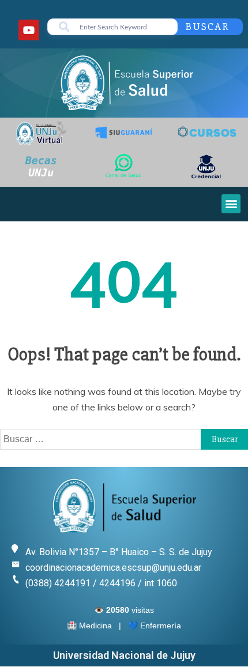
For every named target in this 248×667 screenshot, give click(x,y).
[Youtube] (28, 30)
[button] (231, 203)
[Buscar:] (124, 438)
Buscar (207, 26)
